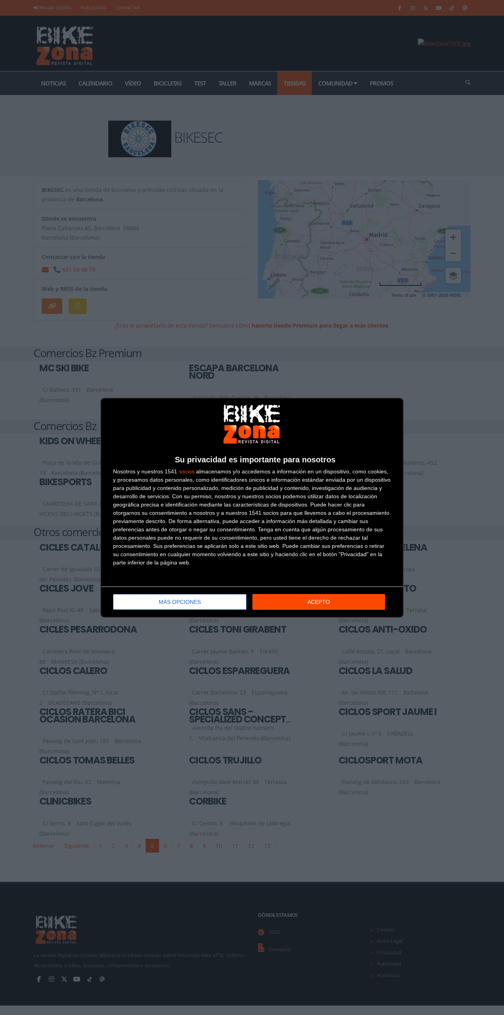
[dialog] (252, 508)
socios (187, 471)
